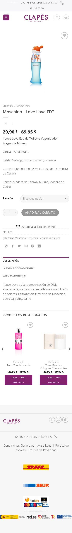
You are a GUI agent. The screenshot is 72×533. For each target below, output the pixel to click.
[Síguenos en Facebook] (52, 420)
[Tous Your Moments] (18, 340)
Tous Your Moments (18, 365)
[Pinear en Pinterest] (33, 246)
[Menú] (6, 18)
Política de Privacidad (42, 450)
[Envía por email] (26, 246)
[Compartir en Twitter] (19, 246)
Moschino (23, 106)
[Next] (69, 356)
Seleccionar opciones (18, 380)
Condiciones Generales (19, 445)
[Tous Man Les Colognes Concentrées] (53, 340)
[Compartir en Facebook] (13, 246)
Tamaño (8, 198)
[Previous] (2, 356)
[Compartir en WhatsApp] (6, 246)
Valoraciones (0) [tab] (14, 275)
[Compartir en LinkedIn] (39, 246)
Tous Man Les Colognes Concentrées (53, 366)
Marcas (8, 106)
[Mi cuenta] (57, 17)
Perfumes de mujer (49, 238)
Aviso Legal (44, 445)
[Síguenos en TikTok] (65, 420)
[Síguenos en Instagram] (59, 420)
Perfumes (32, 238)
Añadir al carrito (40, 213)
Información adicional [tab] (19, 268)
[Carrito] (66, 17)
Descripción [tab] (11, 260)
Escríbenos (12, 2)
